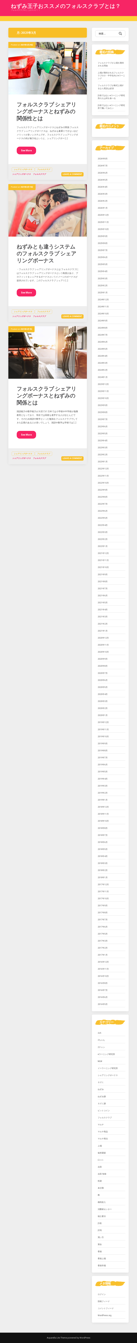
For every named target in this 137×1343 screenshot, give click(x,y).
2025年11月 (103, 222)
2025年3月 (103, 278)
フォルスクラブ (43, 169)
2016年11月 (103, 969)
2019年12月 (103, 722)
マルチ (101, 1124)
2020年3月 (103, 701)
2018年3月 (103, 863)
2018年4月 (103, 856)
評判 (100, 1230)
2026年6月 (103, 173)
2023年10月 (103, 398)
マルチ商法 (103, 1139)
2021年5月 (103, 602)
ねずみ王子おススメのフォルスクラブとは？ (66, 6)
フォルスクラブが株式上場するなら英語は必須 (111, 86)
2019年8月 (103, 750)
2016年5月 (103, 1004)
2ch (99, 1033)
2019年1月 (103, 800)
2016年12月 (103, 962)
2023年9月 (103, 405)
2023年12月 (103, 384)
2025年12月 (103, 215)
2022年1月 (103, 546)
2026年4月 (103, 187)
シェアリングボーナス (23, 169)
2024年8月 (103, 328)
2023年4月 (103, 440)
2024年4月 (103, 356)
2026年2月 (103, 201)
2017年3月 (103, 941)
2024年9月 (103, 321)
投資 (100, 1181)
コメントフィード (106, 1308)
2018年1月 (103, 877)
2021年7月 (103, 588)
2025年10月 (103, 229)
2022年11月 (103, 476)
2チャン (101, 1047)
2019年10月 (103, 736)
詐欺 (100, 1223)
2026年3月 (103, 194)
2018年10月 (103, 821)
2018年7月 (103, 835)
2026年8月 (103, 159)
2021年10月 (103, 567)
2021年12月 (103, 553)
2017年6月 (103, 927)
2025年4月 (103, 271)
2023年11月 (103, 391)
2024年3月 (103, 363)
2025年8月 (103, 243)
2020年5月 (103, 687)
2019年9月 (103, 743)
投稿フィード (104, 1301)
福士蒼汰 (102, 1216)
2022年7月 (103, 504)
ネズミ (101, 1082)
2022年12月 (103, 469)
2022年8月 (103, 497)
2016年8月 (103, 983)
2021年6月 (103, 595)
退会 (100, 1244)
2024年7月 (103, 335)
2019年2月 (103, 793)
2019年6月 (103, 764)
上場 (100, 1146)
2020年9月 (103, 659)
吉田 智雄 (102, 1174)
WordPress (84, 1337)
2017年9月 (103, 905)
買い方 (101, 1237)
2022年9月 (103, 490)
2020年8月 (103, 666)
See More (26, 150)
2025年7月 (103, 250)
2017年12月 (103, 884)
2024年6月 (103, 342)
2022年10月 (103, 483)
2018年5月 (103, 849)
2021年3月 (103, 616)
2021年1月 (103, 631)
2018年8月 (103, 828)
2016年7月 (103, 990)
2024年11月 (103, 306)
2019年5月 (103, 771)
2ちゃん (101, 1040)
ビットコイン (104, 1110)
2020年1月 (103, 715)
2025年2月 (103, 285)
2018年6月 (103, 842)
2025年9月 (103, 236)
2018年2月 (103, 870)
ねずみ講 (102, 1096)
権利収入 (102, 1202)
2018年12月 (103, 807)
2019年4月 (103, 779)
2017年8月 (103, 912)
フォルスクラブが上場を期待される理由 (111, 64)
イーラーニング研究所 (108, 1068)
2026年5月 (103, 180)
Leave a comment (72, 174)
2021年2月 (103, 624)
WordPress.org (104, 1315)
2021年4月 (103, 609)
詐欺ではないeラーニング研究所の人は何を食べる (111, 96)
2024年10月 (103, 314)
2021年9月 (103, 574)
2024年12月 (103, 299)
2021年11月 (103, 560)
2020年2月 (103, 708)
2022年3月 (103, 532)
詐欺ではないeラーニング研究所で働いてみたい (111, 106)
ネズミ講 (102, 1103)
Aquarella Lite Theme (57, 1337)
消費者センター (105, 1209)
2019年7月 (103, 757)
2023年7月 (103, 419)
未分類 (101, 1188)
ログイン (102, 1294)
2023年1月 (103, 461)
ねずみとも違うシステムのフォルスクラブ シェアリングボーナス (46, 253)
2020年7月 (103, 673)
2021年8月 (103, 581)
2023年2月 (103, 454)
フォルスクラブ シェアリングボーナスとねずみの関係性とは (46, 111)
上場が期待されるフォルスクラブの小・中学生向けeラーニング (111, 76)
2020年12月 (103, 638)
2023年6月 (103, 426)
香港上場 (102, 1258)
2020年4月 (103, 694)
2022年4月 (103, 525)
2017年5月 (103, 934)
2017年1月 (103, 955)
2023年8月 (103, 412)
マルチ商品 (103, 1131)
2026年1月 (103, 208)
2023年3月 (103, 447)
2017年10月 (103, 898)
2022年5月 (103, 518)
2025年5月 (103, 264)
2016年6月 (103, 997)
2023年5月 (103, 433)
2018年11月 (103, 814)
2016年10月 (103, 976)
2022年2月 (103, 539)
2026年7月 (103, 166)
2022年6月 (103, 511)
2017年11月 (103, 891)
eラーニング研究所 (106, 1054)
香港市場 (102, 1265)
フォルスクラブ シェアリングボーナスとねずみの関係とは (46, 395)
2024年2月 (103, 370)
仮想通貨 (102, 1153)
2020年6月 (103, 680)
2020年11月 (103, 645)
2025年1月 (103, 292)
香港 (100, 1251)
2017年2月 (103, 948)
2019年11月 (103, 729)
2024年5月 (103, 349)
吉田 (100, 1167)
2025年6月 (103, 257)
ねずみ (101, 1089)
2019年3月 (103, 786)
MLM (100, 1061)
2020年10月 (103, 652)
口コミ (101, 1160)
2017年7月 (103, 919)
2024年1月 (103, 377)
